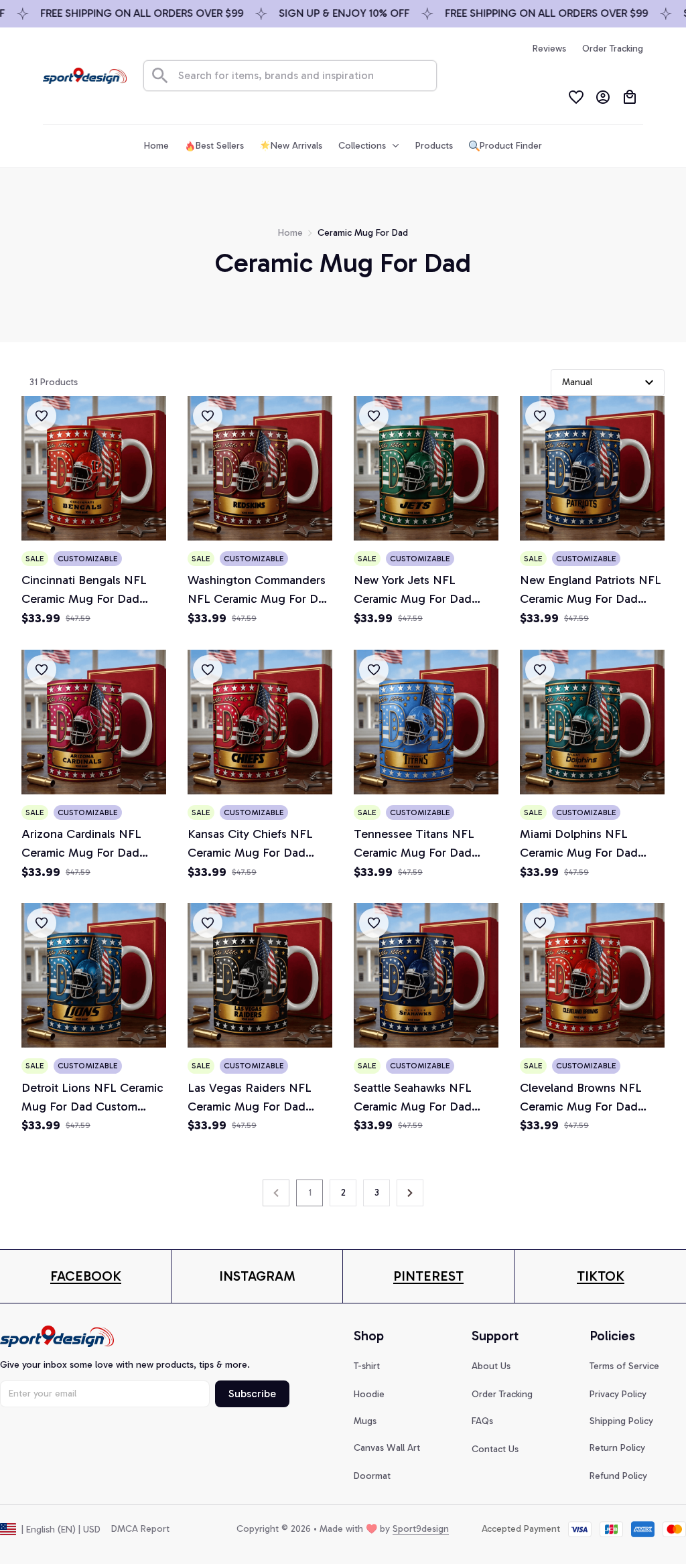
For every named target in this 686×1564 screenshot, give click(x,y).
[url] (85, 1276)
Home (290, 232)
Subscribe (252, 1393)
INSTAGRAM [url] (257, 1276)
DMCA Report (140, 1529)
